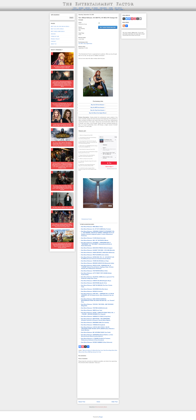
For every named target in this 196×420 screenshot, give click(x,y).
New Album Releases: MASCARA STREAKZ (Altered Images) (96, 248)
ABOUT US (53, 44)
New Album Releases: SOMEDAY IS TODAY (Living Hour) (95, 316)
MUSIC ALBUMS (108, 9)
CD (79, 43)
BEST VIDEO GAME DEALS (57, 31)
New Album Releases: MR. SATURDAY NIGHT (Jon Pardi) (95, 332)
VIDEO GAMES (119, 9)
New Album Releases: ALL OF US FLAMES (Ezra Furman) (96, 229)
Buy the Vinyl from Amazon (97, 110)
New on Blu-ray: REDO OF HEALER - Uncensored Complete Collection (62, 67)
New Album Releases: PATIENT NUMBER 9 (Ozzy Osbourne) (96, 342)
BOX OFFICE (118, 8)
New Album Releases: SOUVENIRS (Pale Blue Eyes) (94, 289)
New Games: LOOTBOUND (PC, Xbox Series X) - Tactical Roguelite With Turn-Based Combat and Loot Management (62, 105)
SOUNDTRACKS (97, 9)
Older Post (114, 402)
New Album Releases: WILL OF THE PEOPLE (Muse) (94, 240)
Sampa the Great (97, 352)
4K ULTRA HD (87, 9)
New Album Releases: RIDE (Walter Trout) (92, 226)
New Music (85, 352)
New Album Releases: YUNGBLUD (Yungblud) (93, 324)
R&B (89, 352)
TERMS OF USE (55, 36)
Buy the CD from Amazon (97, 104)
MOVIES (87, 8)
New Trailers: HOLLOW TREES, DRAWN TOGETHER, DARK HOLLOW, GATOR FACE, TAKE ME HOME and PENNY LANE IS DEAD (62, 187)
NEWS (75, 8)
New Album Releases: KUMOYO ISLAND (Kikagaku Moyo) (96, 280)
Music (113, 350)
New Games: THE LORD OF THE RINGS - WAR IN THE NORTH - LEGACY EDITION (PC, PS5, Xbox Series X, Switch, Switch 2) (62, 144)
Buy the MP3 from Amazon (97, 107)
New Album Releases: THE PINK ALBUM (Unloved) (94, 308)
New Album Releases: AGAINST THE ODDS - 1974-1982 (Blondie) (98, 250)
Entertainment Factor (87, 219)
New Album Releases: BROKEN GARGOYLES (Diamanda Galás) (97, 263)
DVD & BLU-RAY (77, 9)
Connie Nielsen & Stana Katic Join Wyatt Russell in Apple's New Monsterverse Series (62, 125)
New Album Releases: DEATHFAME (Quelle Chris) (94, 283)
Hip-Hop (98, 350)
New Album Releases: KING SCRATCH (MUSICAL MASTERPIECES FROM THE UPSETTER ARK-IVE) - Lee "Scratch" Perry (98, 300)
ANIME (111, 8)
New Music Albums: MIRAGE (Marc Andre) (62, 207)
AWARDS (81, 8)
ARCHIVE (53, 34)
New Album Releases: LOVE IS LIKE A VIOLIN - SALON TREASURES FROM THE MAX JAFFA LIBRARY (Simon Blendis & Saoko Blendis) (97, 328)
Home (98, 402)
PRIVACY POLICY (55, 39)
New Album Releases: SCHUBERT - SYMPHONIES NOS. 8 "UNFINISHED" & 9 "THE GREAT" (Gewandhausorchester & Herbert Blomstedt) (96, 244)
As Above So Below (91, 350)
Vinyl (84, 43)
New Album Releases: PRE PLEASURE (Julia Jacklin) (95, 254)
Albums (84, 350)
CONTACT (53, 41)
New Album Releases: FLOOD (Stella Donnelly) (93, 238)
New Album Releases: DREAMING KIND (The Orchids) (95, 322)
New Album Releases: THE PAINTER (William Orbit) (94, 270)
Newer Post (81, 402)
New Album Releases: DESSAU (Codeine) (92, 291)
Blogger (101, 416)
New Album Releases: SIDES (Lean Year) (91, 310)
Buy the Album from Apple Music (97, 113)
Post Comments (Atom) (101, 407)
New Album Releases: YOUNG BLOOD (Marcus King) (94, 260)
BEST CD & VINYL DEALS (57, 28)
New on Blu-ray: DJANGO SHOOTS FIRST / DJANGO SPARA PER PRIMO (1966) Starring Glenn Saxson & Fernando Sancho (62, 225)
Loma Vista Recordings (106, 350)
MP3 (82, 43)
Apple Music (89, 43)
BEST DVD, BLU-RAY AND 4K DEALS (60, 26)
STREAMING (103, 8)
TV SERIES (95, 8)
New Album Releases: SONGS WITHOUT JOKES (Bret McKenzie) (97, 252)
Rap (91, 352)
